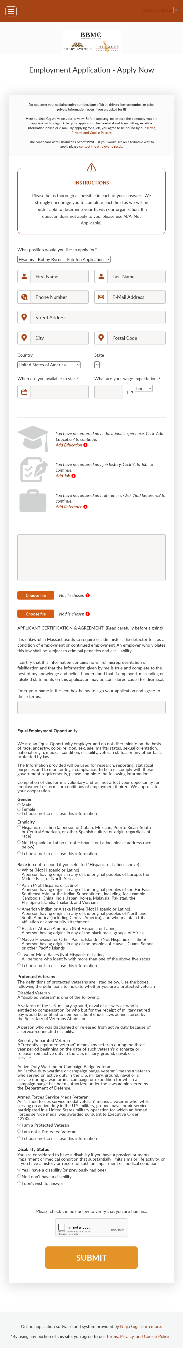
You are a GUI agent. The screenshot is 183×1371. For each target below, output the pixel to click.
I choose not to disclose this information (59, 813)
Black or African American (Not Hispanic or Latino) (69, 928)
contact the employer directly (100, 146)
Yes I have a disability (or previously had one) (64, 1170)
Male (26, 805)
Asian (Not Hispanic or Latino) (50, 885)
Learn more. (150, 1326)
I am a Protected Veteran (45, 1125)
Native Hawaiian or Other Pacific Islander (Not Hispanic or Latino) (84, 939)
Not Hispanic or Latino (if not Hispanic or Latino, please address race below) (86, 845)
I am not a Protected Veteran (49, 1131)
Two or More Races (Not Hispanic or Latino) (63, 954)
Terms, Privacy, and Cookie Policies (139, 1336)
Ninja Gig (128, 1326)
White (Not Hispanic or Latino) (50, 870)
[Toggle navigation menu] (11, 11)
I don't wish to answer (42, 1183)
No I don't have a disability (46, 1176)
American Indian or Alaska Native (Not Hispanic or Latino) (76, 909)
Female (28, 809)
